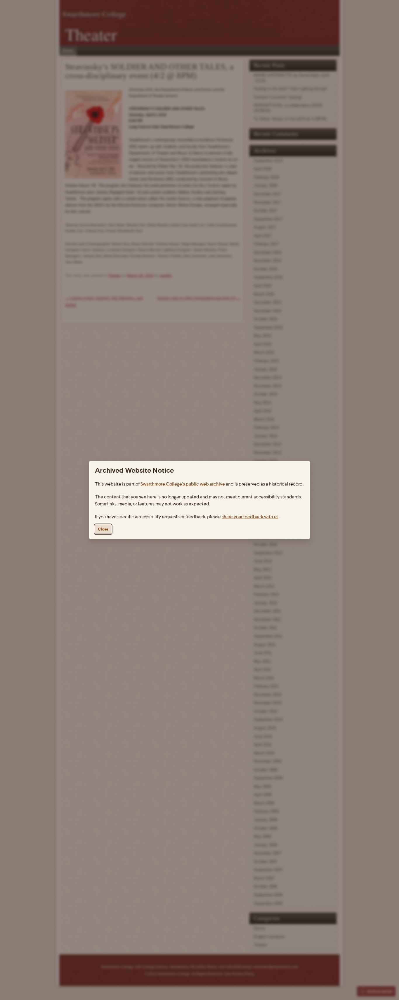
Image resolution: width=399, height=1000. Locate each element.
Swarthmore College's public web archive (182, 484)
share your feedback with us (250, 517)
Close (103, 529)
